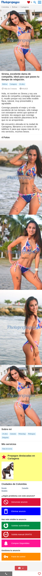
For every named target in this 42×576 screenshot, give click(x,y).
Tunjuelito (25, 488)
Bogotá (4, 488)
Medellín (4, 491)
